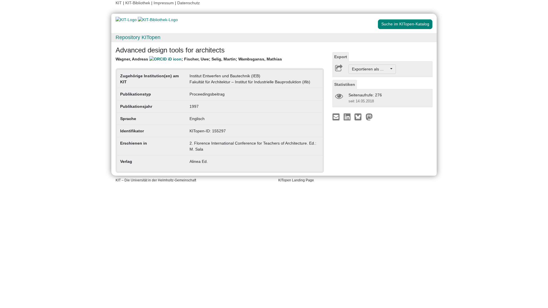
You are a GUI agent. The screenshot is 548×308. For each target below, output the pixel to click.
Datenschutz (188, 3)
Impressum (164, 3)
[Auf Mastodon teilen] (369, 116)
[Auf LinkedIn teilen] (348, 116)
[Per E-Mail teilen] (337, 116)
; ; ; (199, 59)
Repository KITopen (138, 37)
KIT (119, 3)
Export (340, 56)
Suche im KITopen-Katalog (405, 24)
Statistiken (344, 84)
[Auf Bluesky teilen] (359, 116)
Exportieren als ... (370, 69)
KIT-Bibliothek (138, 3)
